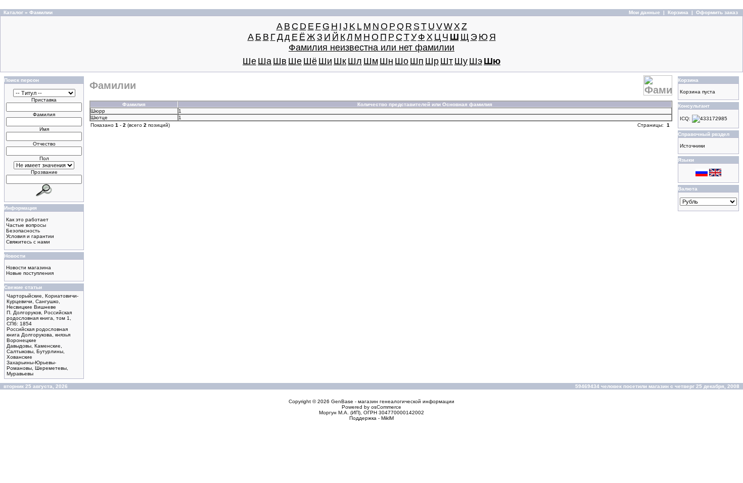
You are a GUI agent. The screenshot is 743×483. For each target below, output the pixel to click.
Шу (461, 61)
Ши (325, 61)
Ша (264, 61)
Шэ (475, 61)
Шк (340, 61)
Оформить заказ (717, 12)
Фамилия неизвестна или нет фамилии (371, 47)
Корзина (678, 12)
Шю (492, 61)
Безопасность (23, 230)
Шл (355, 61)
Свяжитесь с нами (28, 242)
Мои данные (644, 12)
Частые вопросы (26, 225)
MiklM (387, 418)
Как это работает (27, 219)
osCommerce (386, 407)
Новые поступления (30, 273)
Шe (249, 61)
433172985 (713, 118)
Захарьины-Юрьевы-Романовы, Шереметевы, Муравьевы (37, 368)
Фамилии (41, 12)
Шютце (99, 117)
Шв (280, 61)
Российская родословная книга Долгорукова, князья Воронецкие (38, 334)
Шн (386, 61)
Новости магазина (28, 267)
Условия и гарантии (30, 236)
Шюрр (97, 111)
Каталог (13, 12)
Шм (370, 61)
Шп (417, 61)
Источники (692, 146)
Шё (310, 61)
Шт (446, 61)
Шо (401, 61)
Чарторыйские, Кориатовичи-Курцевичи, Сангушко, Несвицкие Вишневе (42, 301)
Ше (295, 61)
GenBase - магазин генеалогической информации (392, 401)
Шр (432, 61)
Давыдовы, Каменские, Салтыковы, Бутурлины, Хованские (36, 351)
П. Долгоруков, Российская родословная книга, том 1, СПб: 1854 (39, 318)
